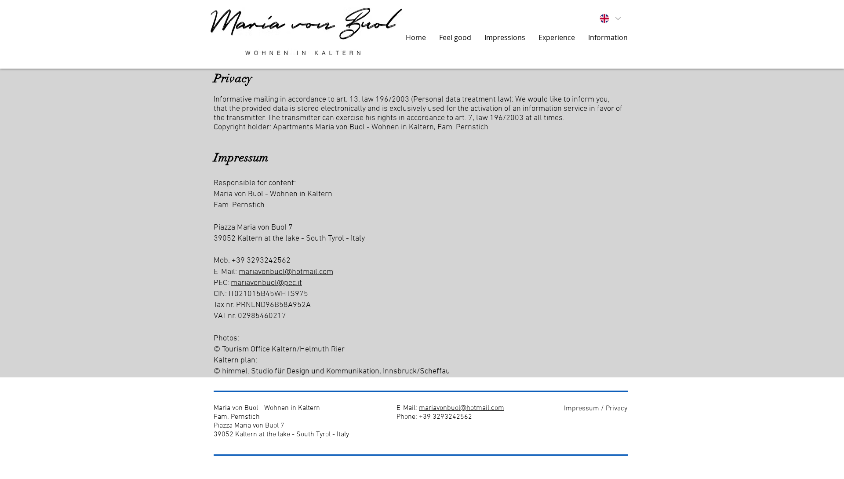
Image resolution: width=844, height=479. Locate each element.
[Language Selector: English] (610, 18)
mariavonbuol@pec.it (266, 283)
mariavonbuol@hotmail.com (286, 272)
